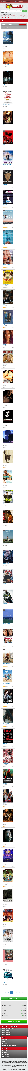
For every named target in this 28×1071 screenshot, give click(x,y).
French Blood (5, 603)
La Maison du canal (6, 264)
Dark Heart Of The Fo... (7, 903)
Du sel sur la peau (6, 483)
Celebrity (4, 1040)
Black (4, 144)
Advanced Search (4, 12)
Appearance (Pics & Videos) (9, 1046)
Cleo (3, 523)
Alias (3, 124)
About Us (4, 1051)
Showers (4, 244)
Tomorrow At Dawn (6, 623)
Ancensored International (12, 1069)
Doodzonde (5, 184)
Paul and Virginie (6, 883)
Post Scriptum (5, 823)
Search (24, 10)
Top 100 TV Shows (6, 1033)
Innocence (4, 384)
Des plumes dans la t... (7, 663)
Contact (4, 1053)
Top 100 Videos (6, 1035)
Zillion (4, 863)
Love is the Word (6, 64)
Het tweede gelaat (6, 563)
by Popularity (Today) (22, 24)
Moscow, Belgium (6, 284)
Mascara (4, 643)
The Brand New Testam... (7, 164)
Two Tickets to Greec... (7, 683)
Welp (4, 463)
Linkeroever (5, 424)
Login (2, 1)
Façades (4, 344)
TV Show (4, 1044)
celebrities (8, 1065)
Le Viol (4, 304)
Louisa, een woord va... (7, 962)
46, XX (4, 224)
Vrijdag (4, 324)
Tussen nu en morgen (7, 443)
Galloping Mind (5, 364)
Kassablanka (5, 783)
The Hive (4, 803)
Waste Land (5, 404)
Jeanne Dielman (5, 703)
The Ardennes (5, 84)
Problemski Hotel (6, 982)
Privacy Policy (6, 1055)
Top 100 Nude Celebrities (8, 1029)
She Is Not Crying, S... (6, 44)
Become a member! (7, 1)
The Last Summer (6, 543)
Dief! (3, 503)
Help (20, 1)
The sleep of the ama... (7, 942)
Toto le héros (5, 204)
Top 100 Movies (6, 1031)
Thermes (4, 843)
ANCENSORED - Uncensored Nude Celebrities (14, 6)
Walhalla (4, 583)
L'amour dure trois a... (6, 104)
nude (17, 1065)
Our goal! (16, 1)
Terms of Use (5, 1057)
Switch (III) (5, 743)
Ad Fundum (5, 922)
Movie (3, 1042)
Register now (14, 1021)
